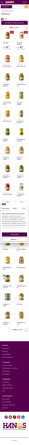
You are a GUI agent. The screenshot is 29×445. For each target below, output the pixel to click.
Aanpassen (14, 239)
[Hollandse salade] (7, 150)
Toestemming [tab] (5, 208)
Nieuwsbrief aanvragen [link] (8, 405)
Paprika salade (7, 194)
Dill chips (5, 43)
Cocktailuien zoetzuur (21, 195)
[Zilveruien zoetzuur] (21, 35)
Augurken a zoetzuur (20, 176)
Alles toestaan (14, 234)
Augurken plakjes (6, 140)
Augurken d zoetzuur (6, 85)
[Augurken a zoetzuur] (21, 168)
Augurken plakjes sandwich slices (20, 103)
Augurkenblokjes (21, 85)
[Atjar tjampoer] (21, 58)
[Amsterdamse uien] (7, 95)
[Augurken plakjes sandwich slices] (21, 95)
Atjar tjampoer (21, 66)
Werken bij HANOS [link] (7, 385)
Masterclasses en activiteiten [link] (9, 368)
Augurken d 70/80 (6, 305)
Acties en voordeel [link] (7, 365)
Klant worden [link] (5, 399)
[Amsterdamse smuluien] (21, 132)
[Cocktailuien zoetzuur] (21, 187)
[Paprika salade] (7, 187)
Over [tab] (24, 208)
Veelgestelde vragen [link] (7, 388)
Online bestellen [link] (6, 402)
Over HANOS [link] (5, 382)
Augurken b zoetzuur (6, 176)
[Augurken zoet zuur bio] (7, 278)
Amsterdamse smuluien (21, 140)
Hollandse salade (6, 158)
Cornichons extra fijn (20, 121)
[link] (11, 2)
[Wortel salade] (7, 58)
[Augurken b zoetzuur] (7, 168)
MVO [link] (3, 391)
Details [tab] (15, 208)
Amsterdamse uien (7, 103)
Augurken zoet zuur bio (7, 286)
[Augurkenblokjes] (21, 77)
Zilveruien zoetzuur (19, 43)
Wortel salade (7, 66)
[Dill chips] (7, 35)
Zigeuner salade (19, 158)
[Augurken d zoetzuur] (7, 77)
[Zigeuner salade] (21, 150)
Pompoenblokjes (21, 250)
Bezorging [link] (4, 351)
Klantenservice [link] (6, 348)
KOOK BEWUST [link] (6, 374)
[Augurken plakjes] (7, 132)
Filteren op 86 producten (15, 23)
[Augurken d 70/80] (7, 297)
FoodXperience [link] (6, 371)
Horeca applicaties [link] (7, 357)
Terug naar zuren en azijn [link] (7, 11)
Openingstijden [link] (6, 354)
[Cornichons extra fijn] (21, 113)
